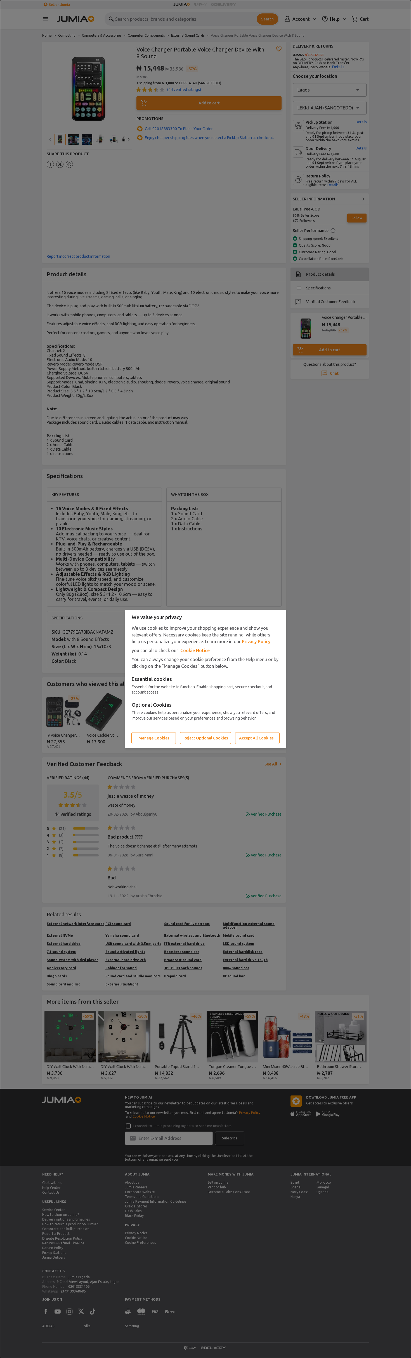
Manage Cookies (153, 738)
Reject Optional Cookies (205, 738)
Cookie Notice (195, 650)
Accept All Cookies (256, 738)
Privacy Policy (256, 641)
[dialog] (205, 679)
